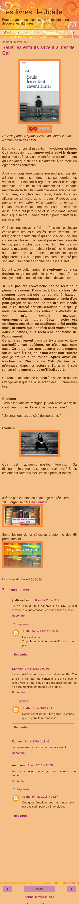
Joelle (26, 631)
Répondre (18, 615)
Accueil (39, 889)
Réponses (22, 624)
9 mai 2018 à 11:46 (44, 708)
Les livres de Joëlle (32, 12)
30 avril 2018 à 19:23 (45, 631)
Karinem (17, 668)
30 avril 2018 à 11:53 (47, 600)
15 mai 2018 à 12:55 (39, 765)
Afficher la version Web (39, 896)
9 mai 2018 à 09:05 (37, 668)
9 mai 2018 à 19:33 (37, 741)
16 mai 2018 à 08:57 (45, 796)
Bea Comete (38, 502)
